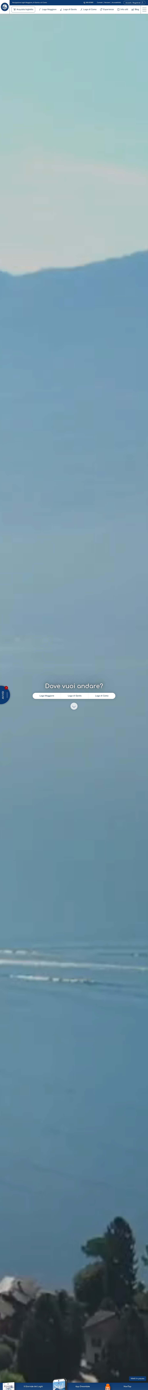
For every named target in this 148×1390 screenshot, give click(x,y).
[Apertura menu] (144, 9)
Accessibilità (116, 2)
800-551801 (89, 2)
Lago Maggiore (47, 696)
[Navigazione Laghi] (5, 7)
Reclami (107, 2)
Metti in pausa (137, 1379)
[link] (74, 706)
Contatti (100, 2)
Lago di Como (101, 696)
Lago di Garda (74, 696)
